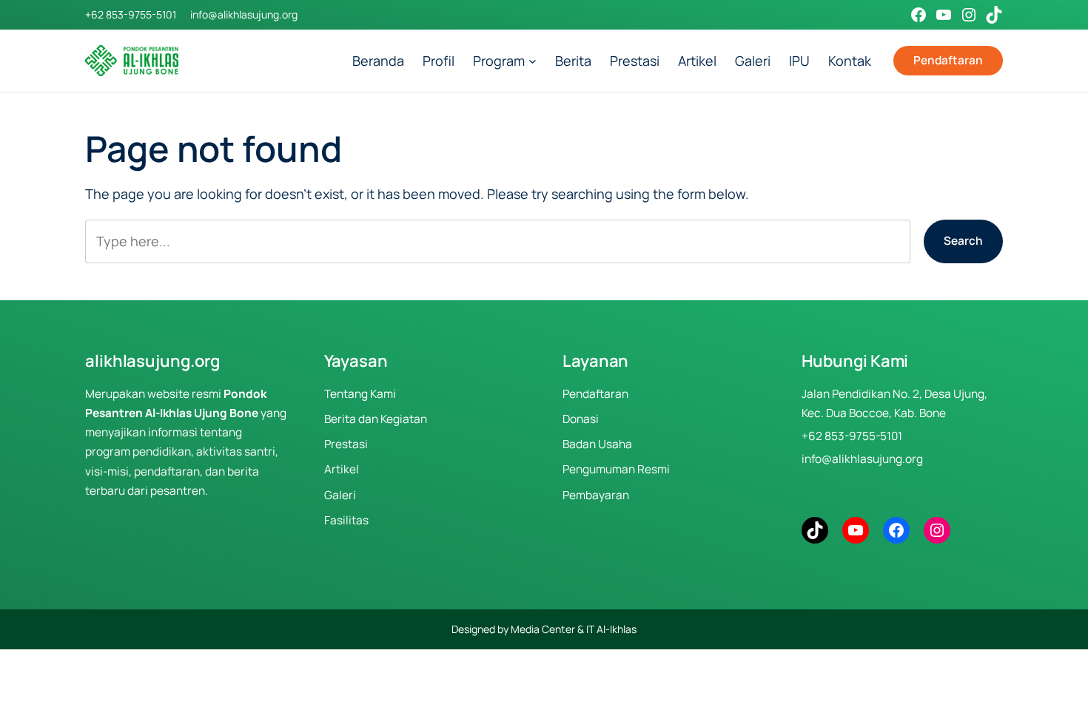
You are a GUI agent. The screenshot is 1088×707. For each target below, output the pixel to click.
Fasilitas (346, 520)
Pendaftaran (948, 60)
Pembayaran (596, 495)
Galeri (340, 495)
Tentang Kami (360, 394)
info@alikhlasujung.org (244, 14)
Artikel (341, 469)
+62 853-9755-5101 (130, 14)
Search (963, 240)
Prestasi (346, 444)
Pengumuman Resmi (616, 469)
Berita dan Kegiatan (375, 419)
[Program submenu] (532, 61)
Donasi (581, 419)
